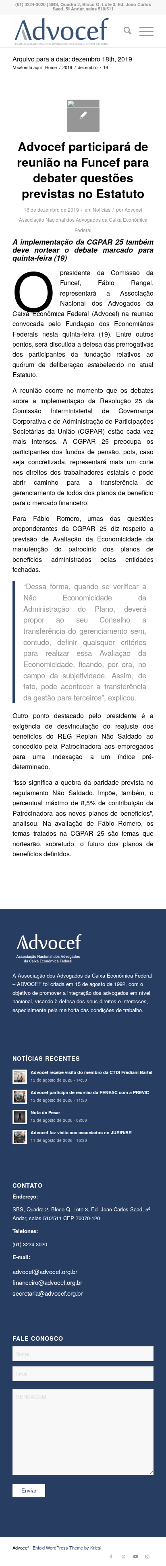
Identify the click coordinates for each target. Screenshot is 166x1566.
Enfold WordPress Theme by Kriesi (67, 1547)
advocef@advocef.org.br (44, 1271)
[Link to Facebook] (111, 1556)
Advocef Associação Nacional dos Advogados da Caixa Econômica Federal (83, 219)
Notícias (101, 209)
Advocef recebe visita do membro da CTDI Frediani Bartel (91, 1072)
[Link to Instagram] (147, 1556)
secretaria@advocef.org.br (47, 1293)
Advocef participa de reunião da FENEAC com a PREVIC (90, 1092)
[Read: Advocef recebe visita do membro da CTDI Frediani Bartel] (19, 1077)
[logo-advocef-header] (68, 31)
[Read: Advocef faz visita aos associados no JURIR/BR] (19, 1137)
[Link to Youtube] (135, 1556)
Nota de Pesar (45, 1112)
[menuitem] (123, 31)
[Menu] (142, 31)
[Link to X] (123, 1556)
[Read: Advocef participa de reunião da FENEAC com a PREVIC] (19, 1097)
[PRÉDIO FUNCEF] (83, 116)
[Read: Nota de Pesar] (19, 1117)
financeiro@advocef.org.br (47, 1282)
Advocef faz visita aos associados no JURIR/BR (81, 1132)
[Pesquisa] (123, 31)
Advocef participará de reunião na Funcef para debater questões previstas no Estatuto (83, 169)
